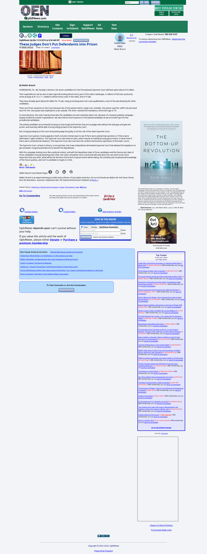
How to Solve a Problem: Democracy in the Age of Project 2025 (160, 305)
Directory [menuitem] (42, 26)
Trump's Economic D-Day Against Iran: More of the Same (158, 290)
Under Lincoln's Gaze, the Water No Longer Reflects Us (157, 311)
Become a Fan (132, 38)
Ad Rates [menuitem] (99, 26)
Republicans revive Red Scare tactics (151, 324)
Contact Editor (69, 211)
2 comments (55, 47)
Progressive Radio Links (161, 530)
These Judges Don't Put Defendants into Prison (58, 44)
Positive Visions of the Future (148, 415)
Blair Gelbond (166, 415)
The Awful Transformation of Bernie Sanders (154, 383)
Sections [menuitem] (28, 26)
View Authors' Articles (111, 211)
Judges (62, 187)
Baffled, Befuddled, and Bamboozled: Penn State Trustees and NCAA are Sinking (49, 259)
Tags (83, 187)
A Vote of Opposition (145, 396)
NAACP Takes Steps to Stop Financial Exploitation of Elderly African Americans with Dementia (159, 351)
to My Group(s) (25, 191)
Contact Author (31, 211)
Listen (66, 35)
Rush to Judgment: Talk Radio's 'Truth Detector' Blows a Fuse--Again (44, 274)
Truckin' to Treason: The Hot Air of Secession (36, 263)
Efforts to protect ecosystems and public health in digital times (160, 358)
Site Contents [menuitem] (57, 26)
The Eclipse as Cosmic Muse (148, 371)
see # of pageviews (160, 273)
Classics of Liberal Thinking (161, 525)
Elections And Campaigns (49, 187)
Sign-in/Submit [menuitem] (72, 26)
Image (30, 77)
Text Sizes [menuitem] (114, 26)
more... (95, 180)
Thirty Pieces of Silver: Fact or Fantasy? (151, 271)
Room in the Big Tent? (146, 420)
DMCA (51, 77)
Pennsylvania (70, 187)
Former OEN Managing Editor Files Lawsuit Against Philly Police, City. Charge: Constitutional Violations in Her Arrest (61, 270)
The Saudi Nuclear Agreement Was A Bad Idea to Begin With (160, 277)
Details (46, 77)
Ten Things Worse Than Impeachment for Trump (155, 377)
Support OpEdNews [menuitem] (86, 26)
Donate (54, 239)
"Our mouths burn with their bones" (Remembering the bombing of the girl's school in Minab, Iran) (158, 408)
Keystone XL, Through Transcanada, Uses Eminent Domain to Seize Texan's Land (49, 267)
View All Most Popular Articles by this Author (66, 252)
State (77, 187)
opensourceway (38, 77)
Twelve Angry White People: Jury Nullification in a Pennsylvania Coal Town (46, 256)
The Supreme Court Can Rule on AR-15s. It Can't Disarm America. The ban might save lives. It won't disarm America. (159, 331)
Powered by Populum (103, 551)
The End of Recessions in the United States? (154, 345)
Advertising (35, 187)
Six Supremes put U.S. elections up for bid (153, 402)
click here (164, 433)
